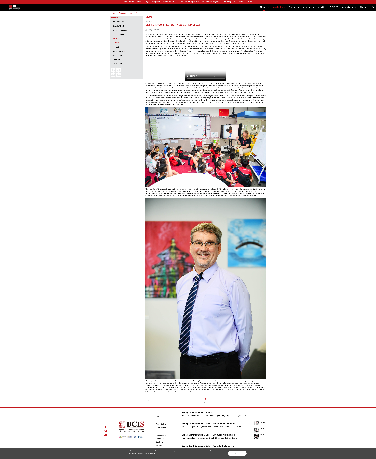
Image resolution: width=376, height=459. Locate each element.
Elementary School (169, 2)
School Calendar (119, 55)
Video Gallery (118, 51)
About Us (264, 7)
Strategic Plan (118, 64)
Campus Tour (163, 435)
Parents (159, 445)
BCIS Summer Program (210, 2)
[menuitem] (264, 8)
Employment (161, 427)
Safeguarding (226, 2)
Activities (322, 7)
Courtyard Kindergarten (151, 2)
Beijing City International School (15, 6)
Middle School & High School (189, 2)
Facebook (105, 427)
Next (264, 401)
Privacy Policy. (150, 453)
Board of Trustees (119, 26)
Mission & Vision (119, 22)
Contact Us (117, 59)
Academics (308, 7)
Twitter (105, 431)
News (115, 38)
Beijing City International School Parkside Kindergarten (208, 446)
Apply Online (163, 424)
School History (118, 34)
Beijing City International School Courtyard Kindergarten (208, 435)
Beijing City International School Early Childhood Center (208, 424)
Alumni (363, 7)
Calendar (159, 416)
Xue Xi (117, 47)
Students (159, 442)
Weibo (105, 435)
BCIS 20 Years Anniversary (343, 7)
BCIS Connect (239, 2)
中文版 (249, 2)
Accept (237, 453)
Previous (148, 401)
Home (114, 13)
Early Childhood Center (132, 2)
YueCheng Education (121, 30)
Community (293, 7)
